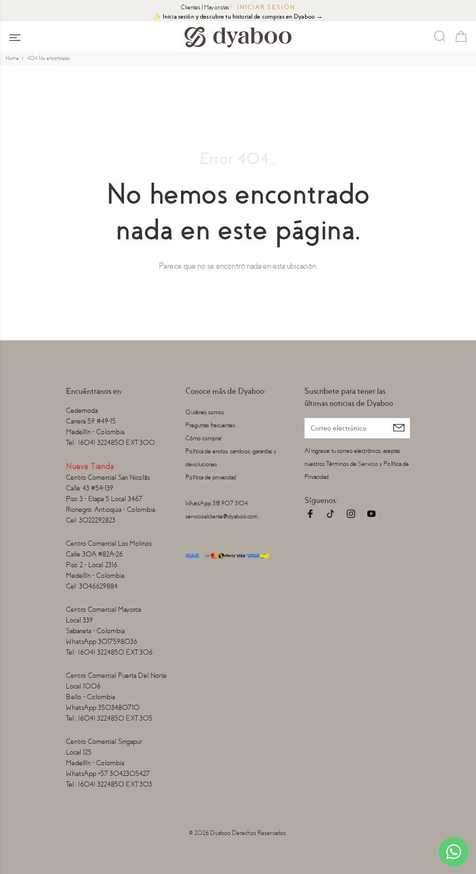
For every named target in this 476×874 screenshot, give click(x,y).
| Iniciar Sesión (263, 7)
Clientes (190, 7)
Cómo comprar (203, 438)
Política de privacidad (210, 477)
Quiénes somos (204, 412)
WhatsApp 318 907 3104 (216, 503)
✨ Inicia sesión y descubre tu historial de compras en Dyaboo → (238, 16)
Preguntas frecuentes (210, 425)
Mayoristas (216, 7)
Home (12, 58)
